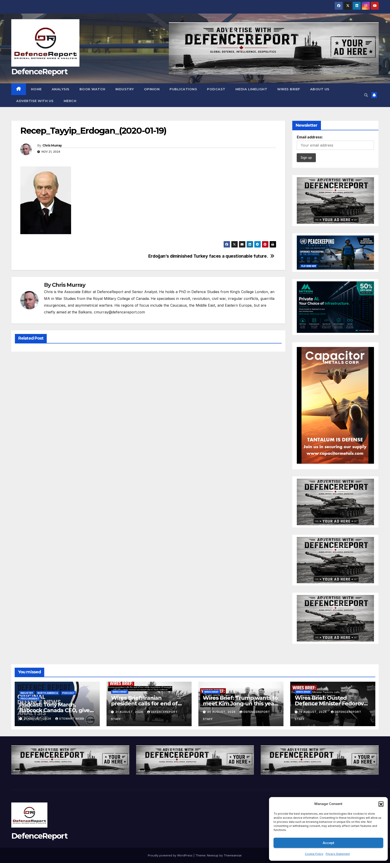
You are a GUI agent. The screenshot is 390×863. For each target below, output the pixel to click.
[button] (381, 804)
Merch (70, 101)
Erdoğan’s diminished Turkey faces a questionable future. (208, 256)
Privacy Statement (338, 854)
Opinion (152, 89)
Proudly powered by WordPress (170, 855)
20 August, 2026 (222, 712)
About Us (320, 89)
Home (36, 89)
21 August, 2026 (37, 718)
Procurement (30, 698)
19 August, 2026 (313, 712)
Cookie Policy (314, 854)
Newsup (212, 855)
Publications (183, 89)
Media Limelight (251, 89)
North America (47, 693)
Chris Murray (52, 145)
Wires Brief (288, 89)
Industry (124, 89)
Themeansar (232, 855)
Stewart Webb (71, 718)
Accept (328, 843)
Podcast (216, 89)
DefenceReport (39, 71)
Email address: (310, 137)
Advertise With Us (35, 101)
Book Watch (92, 89)
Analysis (61, 89)
